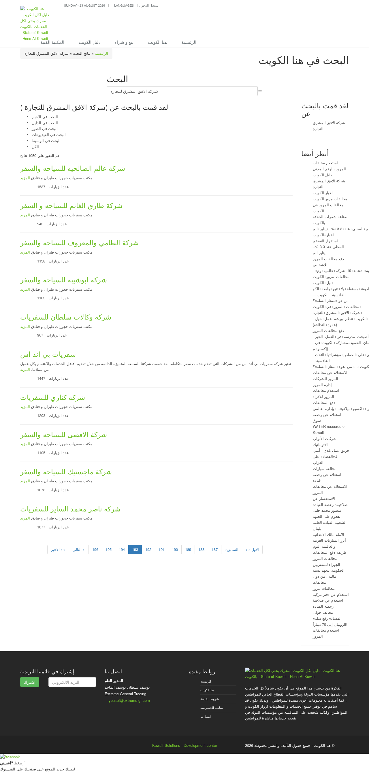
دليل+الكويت (323, 282)
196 (95, 549)
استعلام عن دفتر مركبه (331, 594)
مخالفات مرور (324, 588)
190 (175, 549)
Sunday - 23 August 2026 (84, 5)
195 (109, 549)
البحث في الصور (45, 128)
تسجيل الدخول (149, 5)
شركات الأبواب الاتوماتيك (324, 441)
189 (188, 549)
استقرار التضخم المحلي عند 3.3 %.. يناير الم (328, 247)
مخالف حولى (323, 612)
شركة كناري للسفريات (52, 397)
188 (201, 549)
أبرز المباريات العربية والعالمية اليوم (329, 543)
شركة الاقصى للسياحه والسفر (63, 434)
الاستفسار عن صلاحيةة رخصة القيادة (330, 501)
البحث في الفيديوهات (49, 134)
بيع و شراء (124, 42)
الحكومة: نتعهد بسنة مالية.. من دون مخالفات (328, 576)
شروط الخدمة (209, 698)
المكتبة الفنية (52, 42)
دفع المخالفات (324, 402)
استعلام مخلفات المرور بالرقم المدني (329, 165)
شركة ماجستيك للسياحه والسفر (66, 471)
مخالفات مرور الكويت (330, 198)
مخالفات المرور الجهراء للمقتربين (326, 561)
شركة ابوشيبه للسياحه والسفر (63, 279)
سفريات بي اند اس (48, 354)
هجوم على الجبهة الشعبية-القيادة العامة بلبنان (330, 522)
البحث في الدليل (45, 122)
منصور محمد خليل (327, 510)
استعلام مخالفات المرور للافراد (326, 393)
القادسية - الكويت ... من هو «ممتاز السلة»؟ (331, 297)
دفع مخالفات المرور (328, 330)
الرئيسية (188, 42)
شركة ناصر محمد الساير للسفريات (70, 508)
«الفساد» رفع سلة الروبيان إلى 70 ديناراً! (330, 621)
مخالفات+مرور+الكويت (331, 276)
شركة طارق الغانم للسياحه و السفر (71, 205)
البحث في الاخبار (45, 116)
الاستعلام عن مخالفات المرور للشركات (330, 375)
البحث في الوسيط (46, 140)
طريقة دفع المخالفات (330, 552)
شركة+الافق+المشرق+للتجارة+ (338, 312)
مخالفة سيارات (324, 468)
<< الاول (252, 549)
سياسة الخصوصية (211, 707)
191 (162, 549)
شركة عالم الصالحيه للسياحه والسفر (72, 168)
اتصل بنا (205, 716)
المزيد (25, 177)
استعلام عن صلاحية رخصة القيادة (328, 603)
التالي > (79, 549)
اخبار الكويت (323, 192)
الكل (35, 146)
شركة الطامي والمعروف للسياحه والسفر (79, 242)
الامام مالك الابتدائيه (328, 534)
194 (122, 549)
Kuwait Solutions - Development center (184, 745)
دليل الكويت (90, 42)
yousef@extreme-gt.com (129, 700)
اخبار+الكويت (323, 234)
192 (148, 549)
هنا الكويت (157, 42)
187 (215, 549)
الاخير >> (58, 549)
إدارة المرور (322, 384)
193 (135, 549)
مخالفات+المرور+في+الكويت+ (337, 306)
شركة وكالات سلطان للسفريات (65, 316)
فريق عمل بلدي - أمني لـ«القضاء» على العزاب (331, 456)
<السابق (231, 549)
